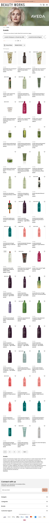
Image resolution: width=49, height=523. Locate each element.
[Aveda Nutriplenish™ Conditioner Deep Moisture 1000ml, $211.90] (10, 382)
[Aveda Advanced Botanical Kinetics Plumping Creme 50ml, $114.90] (10, 157)
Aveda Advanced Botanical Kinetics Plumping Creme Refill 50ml (9, 120)
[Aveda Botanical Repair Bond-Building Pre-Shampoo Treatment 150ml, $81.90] (10, 431)
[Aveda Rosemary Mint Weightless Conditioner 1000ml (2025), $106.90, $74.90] (10, 257)
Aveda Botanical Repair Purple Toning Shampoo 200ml (8, 319)
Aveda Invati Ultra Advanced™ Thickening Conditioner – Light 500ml (24, 220)
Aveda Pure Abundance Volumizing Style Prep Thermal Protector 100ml (38, 170)
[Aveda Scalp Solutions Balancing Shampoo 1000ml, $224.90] (24, 357)
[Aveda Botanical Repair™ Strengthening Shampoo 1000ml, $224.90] (39, 406)
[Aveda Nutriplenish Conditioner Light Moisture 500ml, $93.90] (39, 232)
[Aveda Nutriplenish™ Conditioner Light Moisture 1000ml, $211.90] (24, 382)
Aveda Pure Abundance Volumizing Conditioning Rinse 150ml (23, 195)
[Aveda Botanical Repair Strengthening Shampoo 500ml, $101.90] (39, 207)
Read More (5, 470)
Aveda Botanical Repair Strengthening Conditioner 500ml (9, 244)
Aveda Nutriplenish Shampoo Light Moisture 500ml (24, 244)
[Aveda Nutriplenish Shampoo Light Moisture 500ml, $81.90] (24, 232)
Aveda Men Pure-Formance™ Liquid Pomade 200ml (24, 69)
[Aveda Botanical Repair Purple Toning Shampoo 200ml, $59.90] (10, 307)
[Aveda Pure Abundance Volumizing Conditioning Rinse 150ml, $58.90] (24, 182)
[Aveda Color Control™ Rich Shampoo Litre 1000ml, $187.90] (24, 107)
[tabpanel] (14, 37)
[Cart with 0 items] (43, 5)
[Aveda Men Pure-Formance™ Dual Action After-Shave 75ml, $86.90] (39, 58)
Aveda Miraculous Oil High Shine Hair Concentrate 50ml (39, 293)
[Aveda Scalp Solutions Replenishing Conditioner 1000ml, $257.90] (39, 357)
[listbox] (20, 45)
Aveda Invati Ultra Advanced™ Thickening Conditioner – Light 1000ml (9, 344)
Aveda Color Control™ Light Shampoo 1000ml (38, 269)
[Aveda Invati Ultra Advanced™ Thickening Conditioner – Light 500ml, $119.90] (24, 207)
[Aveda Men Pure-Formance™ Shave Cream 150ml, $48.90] (10, 58)
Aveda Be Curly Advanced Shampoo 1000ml (24, 318)
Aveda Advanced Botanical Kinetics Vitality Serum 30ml (9, 144)
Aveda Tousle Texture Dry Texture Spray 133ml (9, 94)
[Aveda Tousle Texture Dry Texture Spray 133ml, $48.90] (10, 82)
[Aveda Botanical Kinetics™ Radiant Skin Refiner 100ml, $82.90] (39, 82)
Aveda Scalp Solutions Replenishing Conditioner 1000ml (38, 369)
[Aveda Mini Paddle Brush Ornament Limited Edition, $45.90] (10, 207)
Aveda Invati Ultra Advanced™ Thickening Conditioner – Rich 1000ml (9, 369)
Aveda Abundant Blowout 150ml (38, 194)
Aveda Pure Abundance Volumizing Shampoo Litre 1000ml (24, 95)
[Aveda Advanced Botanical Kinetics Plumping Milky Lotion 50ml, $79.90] (39, 132)
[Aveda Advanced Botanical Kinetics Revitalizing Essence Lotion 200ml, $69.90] (24, 132)
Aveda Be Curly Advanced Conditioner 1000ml (38, 318)
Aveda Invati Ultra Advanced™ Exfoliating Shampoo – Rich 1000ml (37, 344)
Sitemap (28, 514)
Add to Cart (24, 62)
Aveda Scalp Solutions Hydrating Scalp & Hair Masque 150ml (23, 444)
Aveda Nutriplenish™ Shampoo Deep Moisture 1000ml (9, 419)
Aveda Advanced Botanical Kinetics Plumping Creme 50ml (9, 170)
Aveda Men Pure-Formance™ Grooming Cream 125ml (24, 269)
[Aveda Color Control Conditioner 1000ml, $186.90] (39, 107)
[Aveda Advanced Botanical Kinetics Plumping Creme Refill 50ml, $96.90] (10, 107)
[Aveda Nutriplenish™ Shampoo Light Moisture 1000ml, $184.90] (39, 382)
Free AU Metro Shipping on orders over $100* (24, 1)
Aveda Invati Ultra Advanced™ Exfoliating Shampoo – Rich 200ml (23, 294)
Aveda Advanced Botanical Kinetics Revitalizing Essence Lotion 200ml (24, 145)
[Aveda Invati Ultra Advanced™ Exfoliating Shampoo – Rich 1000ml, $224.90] (39, 332)
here (30, 33)
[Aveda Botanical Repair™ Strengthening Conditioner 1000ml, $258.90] (24, 406)
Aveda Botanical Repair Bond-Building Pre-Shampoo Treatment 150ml (9, 444)
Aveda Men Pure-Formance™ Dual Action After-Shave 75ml (39, 70)
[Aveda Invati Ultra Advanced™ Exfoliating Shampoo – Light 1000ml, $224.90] (24, 332)
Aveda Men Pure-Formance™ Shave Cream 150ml (9, 69)
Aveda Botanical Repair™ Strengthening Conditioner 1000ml (24, 419)
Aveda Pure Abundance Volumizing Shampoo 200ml (9, 194)
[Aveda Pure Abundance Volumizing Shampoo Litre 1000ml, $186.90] (24, 82)
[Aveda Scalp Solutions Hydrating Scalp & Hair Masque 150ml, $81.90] (24, 431)
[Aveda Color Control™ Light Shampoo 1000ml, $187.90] (39, 257)
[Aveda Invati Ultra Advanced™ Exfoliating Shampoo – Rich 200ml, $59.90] (24, 282)
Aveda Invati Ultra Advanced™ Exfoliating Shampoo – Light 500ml (8, 294)
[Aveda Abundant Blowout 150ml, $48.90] (39, 182)
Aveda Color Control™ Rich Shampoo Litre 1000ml (24, 119)
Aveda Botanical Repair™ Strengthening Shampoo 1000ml (38, 419)
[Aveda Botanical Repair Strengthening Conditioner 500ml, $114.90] (10, 232)
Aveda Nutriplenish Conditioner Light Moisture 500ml (38, 244)
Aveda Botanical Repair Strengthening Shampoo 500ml (38, 220)
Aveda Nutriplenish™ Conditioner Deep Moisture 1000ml (9, 394)
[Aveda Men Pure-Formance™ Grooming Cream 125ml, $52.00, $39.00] (24, 257)
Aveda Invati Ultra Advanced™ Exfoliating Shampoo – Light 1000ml (23, 344)
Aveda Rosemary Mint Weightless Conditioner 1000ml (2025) (8, 269)
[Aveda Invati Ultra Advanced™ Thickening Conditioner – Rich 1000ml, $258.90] (10, 357)
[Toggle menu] (47, 5)
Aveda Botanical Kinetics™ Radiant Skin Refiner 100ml (38, 94)
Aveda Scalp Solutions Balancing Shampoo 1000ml (24, 368)
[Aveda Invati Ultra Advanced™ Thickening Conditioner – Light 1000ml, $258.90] (10, 332)
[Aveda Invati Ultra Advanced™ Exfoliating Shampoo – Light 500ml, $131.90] (10, 282)
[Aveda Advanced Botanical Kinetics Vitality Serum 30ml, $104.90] (10, 132)
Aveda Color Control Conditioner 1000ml (37, 119)
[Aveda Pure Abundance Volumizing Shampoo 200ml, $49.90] (10, 182)
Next (25, 452)
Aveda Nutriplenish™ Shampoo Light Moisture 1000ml (38, 394)
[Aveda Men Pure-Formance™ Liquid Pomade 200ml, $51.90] (24, 58)
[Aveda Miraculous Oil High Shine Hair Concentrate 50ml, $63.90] (39, 282)
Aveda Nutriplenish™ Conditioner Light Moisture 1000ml (24, 394)
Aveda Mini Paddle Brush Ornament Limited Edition (9, 219)
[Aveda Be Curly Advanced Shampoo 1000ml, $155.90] (24, 307)
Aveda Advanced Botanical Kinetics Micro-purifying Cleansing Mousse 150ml (24, 170)
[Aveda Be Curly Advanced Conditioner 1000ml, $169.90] (39, 307)
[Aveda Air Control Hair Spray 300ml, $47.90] (39, 431)
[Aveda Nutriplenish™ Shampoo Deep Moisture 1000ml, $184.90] (10, 406)
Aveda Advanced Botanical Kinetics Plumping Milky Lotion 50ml (38, 145)
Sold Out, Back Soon (10, 62)
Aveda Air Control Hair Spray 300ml (39, 443)
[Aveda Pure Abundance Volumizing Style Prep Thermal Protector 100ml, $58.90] (39, 157)
